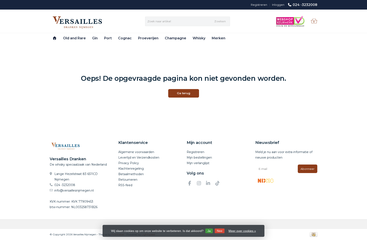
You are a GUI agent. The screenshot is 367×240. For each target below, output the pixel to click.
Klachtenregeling (131, 168)
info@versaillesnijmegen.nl (74, 190)
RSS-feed (125, 185)
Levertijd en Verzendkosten (138, 157)
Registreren (259, 4)
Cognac (125, 38)
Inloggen (278, 4)
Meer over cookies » (242, 231)
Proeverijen (148, 38)
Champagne (175, 38)
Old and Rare (74, 38)
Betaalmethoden (131, 174)
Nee (219, 231)
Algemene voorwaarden (136, 152)
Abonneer (308, 168)
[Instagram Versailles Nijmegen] (200, 184)
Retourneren (127, 180)
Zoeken (220, 21)
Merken (218, 38)
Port (108, 38)
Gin (95, 38)
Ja (209, 231)
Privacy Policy (128, 163)
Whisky (199, 38)
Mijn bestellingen (199, 157)
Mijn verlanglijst (198, 163)
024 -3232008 (305, 5)
